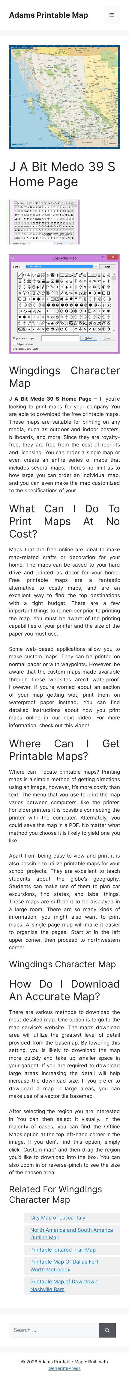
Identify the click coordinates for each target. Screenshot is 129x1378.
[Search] (107, 1330)
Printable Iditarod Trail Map (63, 1250)
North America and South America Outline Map (71, 1234)
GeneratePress (65, 1368)
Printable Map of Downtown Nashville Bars (64, 1285)
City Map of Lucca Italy (57, 1218)
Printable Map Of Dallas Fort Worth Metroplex (64, 1266)
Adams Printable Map (48, 14)
